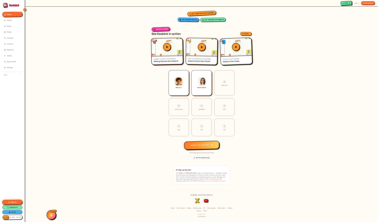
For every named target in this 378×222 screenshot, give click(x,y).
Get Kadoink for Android (214, 20)
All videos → (246, 34)
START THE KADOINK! (200, 145)
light (201, 214)
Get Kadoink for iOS (189, 20)
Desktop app (197, 208)
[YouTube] (206, 200)
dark (204, 214)
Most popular (211, 208)
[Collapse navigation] (24, 9)
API (204, 208)
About (173, 208)
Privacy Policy (221, 181)
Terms (205, 211)
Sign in (357, 3)
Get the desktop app (203, 158)
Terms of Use (210, 181)
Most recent (221, 208)
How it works (181, 208)
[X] (197, 200)
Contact (229, 208)
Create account (368, 3)
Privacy (198, 211)
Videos (189, 208)
